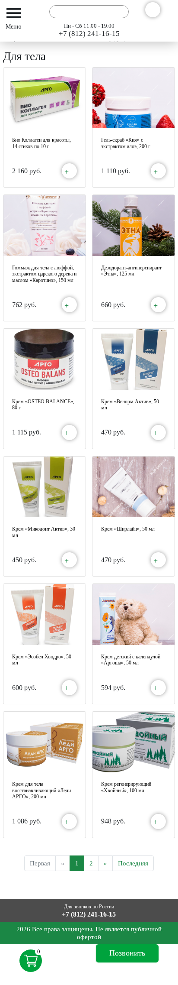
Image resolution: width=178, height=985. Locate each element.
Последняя (133, 863)
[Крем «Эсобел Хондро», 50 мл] (44, 614)
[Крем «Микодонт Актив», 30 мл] (44, 487)
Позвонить (127, 953)
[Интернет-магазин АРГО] (33, 11)
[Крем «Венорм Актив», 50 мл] (133, 359)
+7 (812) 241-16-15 (89, 33)
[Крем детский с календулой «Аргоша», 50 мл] (133, 614)
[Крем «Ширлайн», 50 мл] (133, 487)
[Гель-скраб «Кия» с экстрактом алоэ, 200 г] (133, 98)
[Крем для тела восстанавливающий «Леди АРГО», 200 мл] (44, 742)
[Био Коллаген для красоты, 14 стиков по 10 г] (44, 98)
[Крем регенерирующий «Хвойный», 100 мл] (133, 742)
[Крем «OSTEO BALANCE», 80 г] (44, 359)
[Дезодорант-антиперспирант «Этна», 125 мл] (133, 225)
